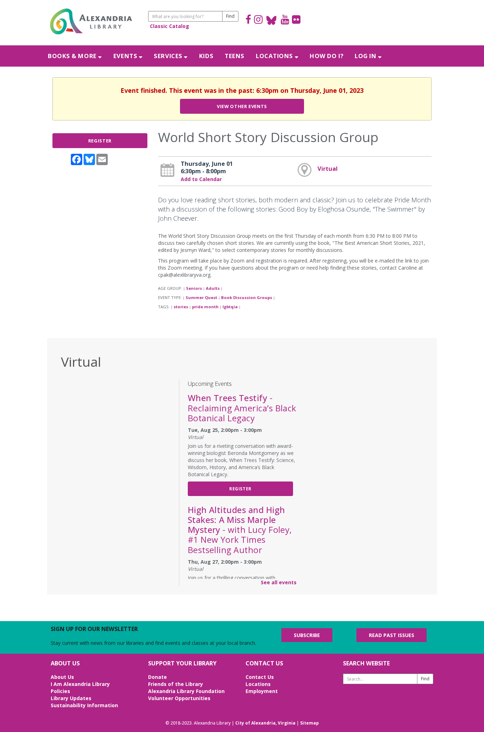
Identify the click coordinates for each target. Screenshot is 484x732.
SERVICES (169, 56)
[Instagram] (258, 20)
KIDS (206, 56)
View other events (242, 106)
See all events (279, 582)
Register (100, 140)
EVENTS (126, 56)
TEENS (234, 56)
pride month (205, 306)
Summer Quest (201, 297)
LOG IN (366, 56)
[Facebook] (248, 20)
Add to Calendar (201, 179)
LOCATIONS (275, 56)
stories (181, 306)
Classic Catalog (169, 26)
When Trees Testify (242, 407)
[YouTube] (285, 20)
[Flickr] (296, 20)
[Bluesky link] (271, 20)
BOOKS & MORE (73, 56)
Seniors (194, 288)
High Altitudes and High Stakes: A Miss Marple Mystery (240, 530)
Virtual (327, 169)
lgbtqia (230, 306)
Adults (213, 288)
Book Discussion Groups (246, 297)
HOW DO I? (326, 56)
